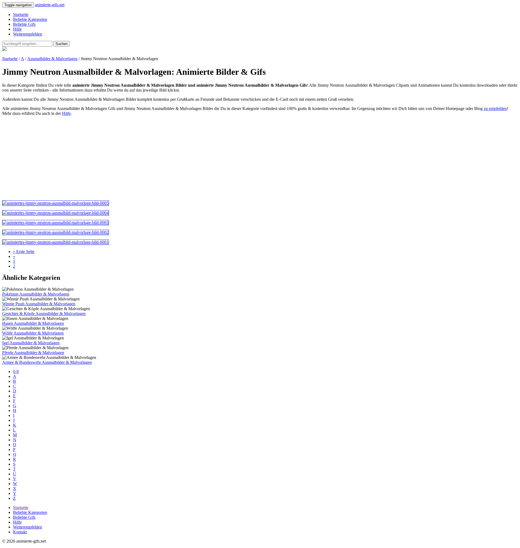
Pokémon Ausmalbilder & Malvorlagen (35, 294)
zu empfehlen (495, 108)
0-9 (16, 371)
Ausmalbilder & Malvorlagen (52, 58)
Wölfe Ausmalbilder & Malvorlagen (33, 333)
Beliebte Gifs (24, 24)
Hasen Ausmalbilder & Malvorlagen (33, 323)
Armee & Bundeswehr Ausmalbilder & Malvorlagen (47, 362)
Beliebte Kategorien (30, 19)
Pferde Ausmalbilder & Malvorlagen (33, 352)
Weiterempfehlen (27, 34)
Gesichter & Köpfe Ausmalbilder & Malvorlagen (44, 313)
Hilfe (17, 29)
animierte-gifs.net (49, 4)
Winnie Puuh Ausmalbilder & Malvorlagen (38, 303)
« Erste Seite (23, 251)
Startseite (20, 14)
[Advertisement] (164, 158)
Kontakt (20, 532)
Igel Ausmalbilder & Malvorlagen (31, 343)
